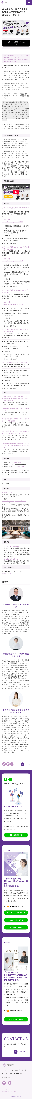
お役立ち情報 (18, 1074)
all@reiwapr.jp (6, 573)
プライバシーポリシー (8, 1090)
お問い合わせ (6, 1077)
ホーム (4, 1070)
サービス (24, 1070)
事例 (11, 1074)
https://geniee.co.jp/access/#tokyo (14, 501)
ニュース (4, 1074)
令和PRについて (15, 1070)
